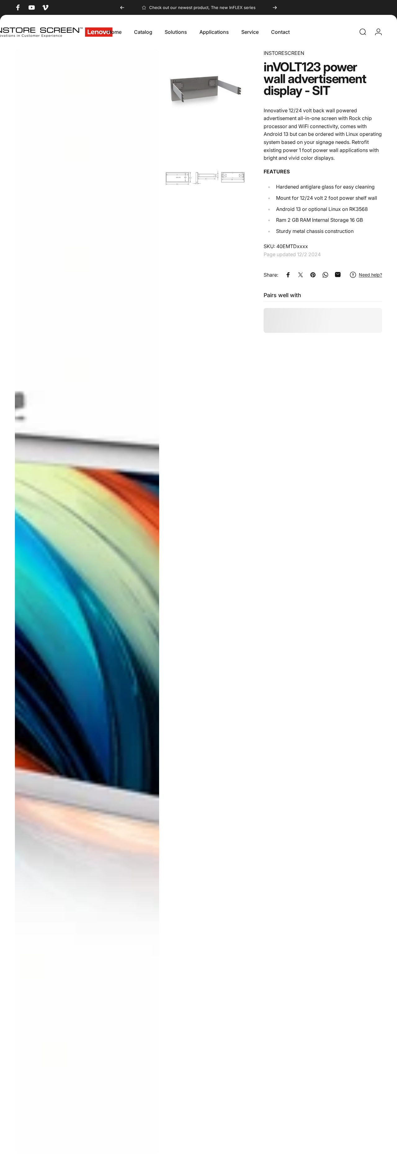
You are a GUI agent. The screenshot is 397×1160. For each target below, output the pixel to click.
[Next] (275, 7)
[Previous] (122, 7)
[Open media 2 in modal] (205, 89)
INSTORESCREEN (284, 53)
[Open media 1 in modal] (87, 601)
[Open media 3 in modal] (205, 174)
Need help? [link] (370, 274)
